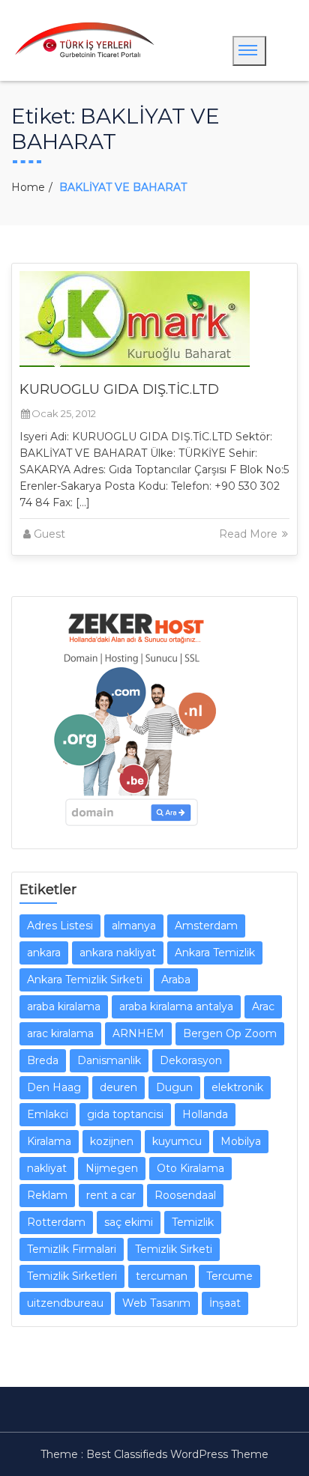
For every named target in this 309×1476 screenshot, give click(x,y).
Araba (175, 979)
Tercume (229, 1276)
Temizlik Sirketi (173, 1249)
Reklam (47, 1195)
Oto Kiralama (190, 1168)
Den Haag (54, 1087)
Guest (49, 534)
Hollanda (205, 1114)
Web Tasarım (156, 1303)
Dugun (174, 1087)
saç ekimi (128, 1222)
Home (28, 187)
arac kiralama (60, 1033)
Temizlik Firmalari (71, 1249)
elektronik (237, 1087)
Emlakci (47, 1114)
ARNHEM (138, 1033)
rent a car (111, 1195)
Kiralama (49, 1141)
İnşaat (225, 1303)
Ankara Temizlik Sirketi (84, 979)
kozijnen (112, 1141)
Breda (42, 1060)
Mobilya (240, 1141)
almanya (134, 925)
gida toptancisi (125, 1114)
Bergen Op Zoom (230, 1033)
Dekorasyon (191, 1060)
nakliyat (47, 1168)
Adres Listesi (60, 925)
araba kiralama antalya (176, 1006)
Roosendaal (185, 1195)
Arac (263, 1006)
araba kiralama (63, 1006)
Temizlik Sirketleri (72, 1276)
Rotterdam (56, 1222)
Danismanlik (109, 1060)
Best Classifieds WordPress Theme (177, 1454)
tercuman (162, 1276)
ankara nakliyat (118, 952)
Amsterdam (206, 925)
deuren (118, 1087)
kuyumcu (177, 1141)
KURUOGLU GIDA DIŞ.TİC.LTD (119, 389)
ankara (44, 952)
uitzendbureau (65, 1303)
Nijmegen (112, 1168)
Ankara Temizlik (215, 952)
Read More (249, 534)
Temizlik (193, 1222)
